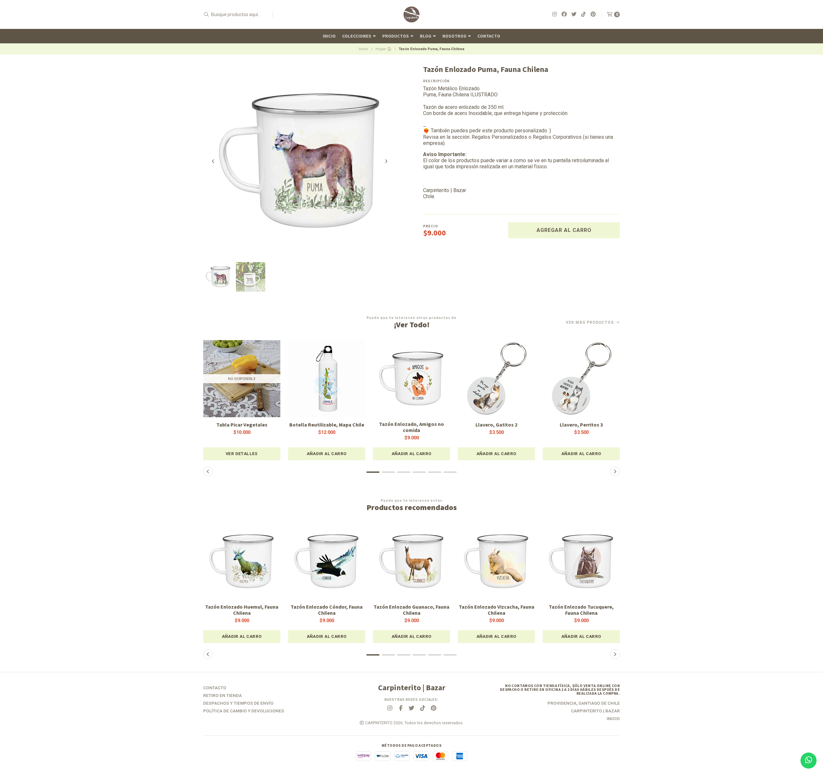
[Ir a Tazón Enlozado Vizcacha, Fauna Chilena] (496, 561)
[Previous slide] (213, 161)
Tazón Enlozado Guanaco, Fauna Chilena (411, 610)
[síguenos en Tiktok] (583, 14)
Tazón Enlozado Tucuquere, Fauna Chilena (581, 610)
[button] (326, 453)
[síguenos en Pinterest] (593, 14)
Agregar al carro (564, 230)
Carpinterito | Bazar (595, 711)
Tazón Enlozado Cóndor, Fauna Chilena (327, 610)
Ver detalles (242, 453)
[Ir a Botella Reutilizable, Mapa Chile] (326, 378)
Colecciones (357, 36)
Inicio (329, 36)
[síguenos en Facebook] (564, 14)
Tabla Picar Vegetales (241, 425)
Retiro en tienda (222, 695)
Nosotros (454, 36)
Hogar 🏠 (383, 49)
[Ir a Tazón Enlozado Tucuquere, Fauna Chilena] (581, 561)
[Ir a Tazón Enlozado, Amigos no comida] (411, 378)
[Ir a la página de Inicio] (411, 14)
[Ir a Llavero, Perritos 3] (581, 378)
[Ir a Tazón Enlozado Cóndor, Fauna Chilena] (326, 561)
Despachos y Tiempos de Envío (238, 703)
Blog (426, 36)
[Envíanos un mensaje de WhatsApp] (808, 761)
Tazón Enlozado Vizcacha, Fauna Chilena (496, 610)
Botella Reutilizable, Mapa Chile (326, 425)
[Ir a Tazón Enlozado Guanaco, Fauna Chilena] (411, 561)
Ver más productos (590, 322)
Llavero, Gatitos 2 (496, 425)
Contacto (488, 36)
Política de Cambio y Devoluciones (243, 711)
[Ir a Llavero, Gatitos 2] (496, 378)
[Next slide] (386, 161)
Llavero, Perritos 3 (581, 425)
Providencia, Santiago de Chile (583, 703)
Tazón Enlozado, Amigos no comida (411, 427)
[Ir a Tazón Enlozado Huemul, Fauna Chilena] (241, 561)
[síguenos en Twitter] (574, 14)
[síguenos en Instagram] (554, 14)
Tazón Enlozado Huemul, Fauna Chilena (241, 610)
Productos (396, 36)
